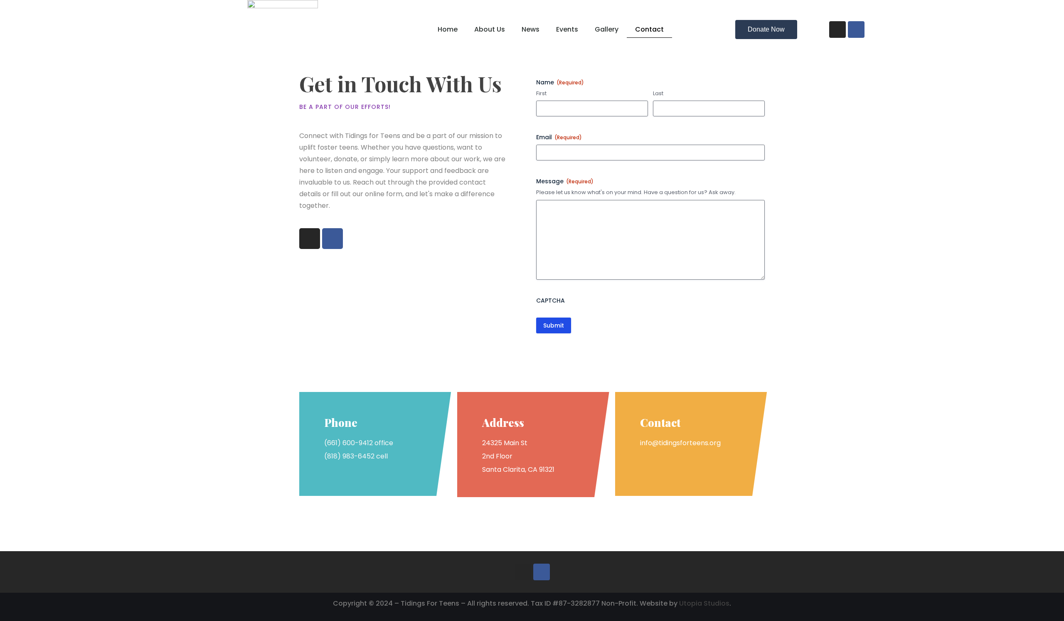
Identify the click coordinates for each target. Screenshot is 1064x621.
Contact (649, 29)
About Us (489, 29)
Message (565, 181)
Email (559, 137)
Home (448, 29)
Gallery (606, 29)
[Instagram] (837, 29)
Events (567, 29)
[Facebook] (856, 29)
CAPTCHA (550, 300)
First (541, 93)
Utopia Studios (704, 603)
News (530, 29)
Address (503, 422)
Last (658, 93)
